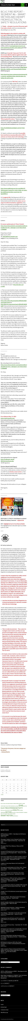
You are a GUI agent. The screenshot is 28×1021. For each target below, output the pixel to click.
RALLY (2, 813)
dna (15, 806)
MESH (22, 810)
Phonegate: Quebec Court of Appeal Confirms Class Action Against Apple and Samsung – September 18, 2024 (13, 841)
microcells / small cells (16, 812)
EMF (8, 810)
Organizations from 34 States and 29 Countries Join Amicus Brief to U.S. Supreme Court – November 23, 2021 (13, 919)
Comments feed (4, 1009)
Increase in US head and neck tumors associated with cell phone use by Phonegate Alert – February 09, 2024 (13, 852)
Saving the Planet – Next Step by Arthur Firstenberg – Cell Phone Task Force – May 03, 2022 (13, 897)
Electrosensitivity (4, 810)
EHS (21, 805)
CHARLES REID (16, 803)
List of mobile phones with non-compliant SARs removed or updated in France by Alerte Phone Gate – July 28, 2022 (14, 886)
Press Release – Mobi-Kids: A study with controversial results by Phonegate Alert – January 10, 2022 (13, 913)
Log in (2, 1004)
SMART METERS (7, 816)
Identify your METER (13, 980)
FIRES (11, 810)
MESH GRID (3, 812)
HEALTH (16, 810)
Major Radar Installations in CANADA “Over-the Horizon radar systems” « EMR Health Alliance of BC (14, 976)
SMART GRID (7, 813)
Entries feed (3, 1007)
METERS (8, 812)
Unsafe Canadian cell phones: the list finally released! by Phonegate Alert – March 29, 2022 (14, 902)
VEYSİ (2, 971)
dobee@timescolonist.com (10, 236)
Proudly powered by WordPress (7, 1019)
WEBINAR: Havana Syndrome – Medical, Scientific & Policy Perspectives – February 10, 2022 (13, 908)
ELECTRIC (25, 806)
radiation (25, 812)
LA (19, 810)
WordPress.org (4, 1012)
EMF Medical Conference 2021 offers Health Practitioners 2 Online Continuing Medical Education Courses (13, 943)
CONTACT (6, 983)
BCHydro (11, 803)
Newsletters (4, 978)
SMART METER (12, 813)
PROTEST (22, 812)
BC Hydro (7, 803)
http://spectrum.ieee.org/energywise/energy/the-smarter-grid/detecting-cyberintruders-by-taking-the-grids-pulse (14, 76)
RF (3, 813)
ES (9, 810)
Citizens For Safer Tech (8, 5)
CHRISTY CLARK (22, 803)
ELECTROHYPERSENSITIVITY (12, 808)
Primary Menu (26, 5)
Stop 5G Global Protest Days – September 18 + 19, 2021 (14, 924)
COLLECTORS (8, 806)
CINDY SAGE (3, 806)
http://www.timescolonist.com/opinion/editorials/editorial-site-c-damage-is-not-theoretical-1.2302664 (14, 227)
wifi (13, 815)
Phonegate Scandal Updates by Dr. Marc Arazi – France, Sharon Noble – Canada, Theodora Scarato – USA (13, 868)
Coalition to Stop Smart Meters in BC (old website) (12, 863)
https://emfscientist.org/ (8, 418)
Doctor (17, 806)
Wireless (16, 815)
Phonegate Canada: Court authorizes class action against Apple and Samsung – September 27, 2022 (12, 873)
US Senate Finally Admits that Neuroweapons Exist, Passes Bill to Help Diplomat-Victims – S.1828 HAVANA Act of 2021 (13, 937)
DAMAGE (12, 806)
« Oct (2, 794)
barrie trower (3, 803)
